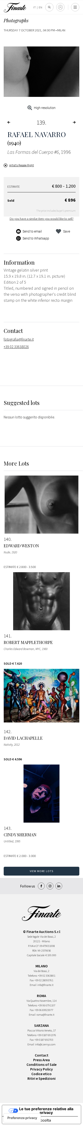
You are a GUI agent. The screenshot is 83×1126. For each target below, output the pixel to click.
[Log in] (60, 7)
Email (33, 985)
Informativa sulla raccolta (28, 1120)
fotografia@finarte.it (19, 339)
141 (7, 636)
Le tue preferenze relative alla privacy (46, 1110)
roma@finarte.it (45, 1014)
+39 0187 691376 (46, 1035)
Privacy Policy (41, 1069)
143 (7, 828)
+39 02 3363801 (46, 975)
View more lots (41, 871)
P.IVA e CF (33, 946)
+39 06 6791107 (46, 1005)
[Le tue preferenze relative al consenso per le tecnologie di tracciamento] (22, 1117)
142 (7, 731)
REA (34, 950)
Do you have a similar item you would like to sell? (42, 219)
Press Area (41, 1059)
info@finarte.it (45, 985)
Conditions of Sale (41, 1064)
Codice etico (41, 1073)
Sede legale (33, 936)
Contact (41, 1055)
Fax (32, 980)
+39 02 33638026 (16, 346)
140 (7, 539)
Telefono (32, 975)
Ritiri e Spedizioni (41, 1078)
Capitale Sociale (35, 955)
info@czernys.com (45, 1044)
